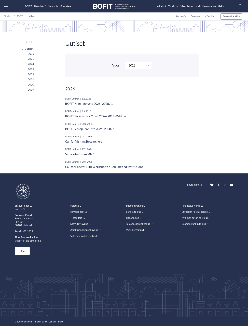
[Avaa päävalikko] (9, 6)
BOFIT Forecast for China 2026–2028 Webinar (95, 116)
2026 (31, 53)
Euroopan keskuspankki (195, 211)
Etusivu (7, 16)
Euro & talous (133, 211)
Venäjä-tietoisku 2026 (79, 154)
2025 (31, 58)
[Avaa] (21, 49)
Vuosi (116, 65)
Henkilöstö (40, 6)
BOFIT (28, 6)
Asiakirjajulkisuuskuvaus (84, 229)
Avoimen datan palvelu (194, 217)
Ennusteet (66, 6)
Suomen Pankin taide (193, 223)
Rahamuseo (132, 217)
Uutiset (28, 48)
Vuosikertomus (134, 229)
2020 (31, 84)
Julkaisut (161, 6)
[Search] (239, 6)
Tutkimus (173, 6)
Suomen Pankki (230, 16)
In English (209, 16)
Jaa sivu (180, 16)
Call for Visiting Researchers (83, 141)
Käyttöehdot (77, 211)
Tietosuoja (76, 217)
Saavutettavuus (79, 223)
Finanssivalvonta (191, 205)
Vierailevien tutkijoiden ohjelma (198, 6)
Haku (221, 6)
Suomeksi (195, 16)
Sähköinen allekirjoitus (83, 235)
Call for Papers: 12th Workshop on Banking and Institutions (104, 167)
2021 (31, 79)
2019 (31, 89)
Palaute (74, 205)
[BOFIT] (114, 6)
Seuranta (53, 6)
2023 (31, 69)
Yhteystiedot (22, 205)
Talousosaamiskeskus (138, 223)
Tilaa (22, 250)
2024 (31, 64)
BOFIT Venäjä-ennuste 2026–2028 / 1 (90, 129)
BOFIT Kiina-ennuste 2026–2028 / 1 (89, 103)
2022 (31, 74)
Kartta (18, 208)
